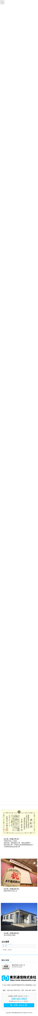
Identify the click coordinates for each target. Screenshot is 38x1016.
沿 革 (5, 946)
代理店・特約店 (7, 949)
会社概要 (5, 942)
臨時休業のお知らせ (18, 965)
